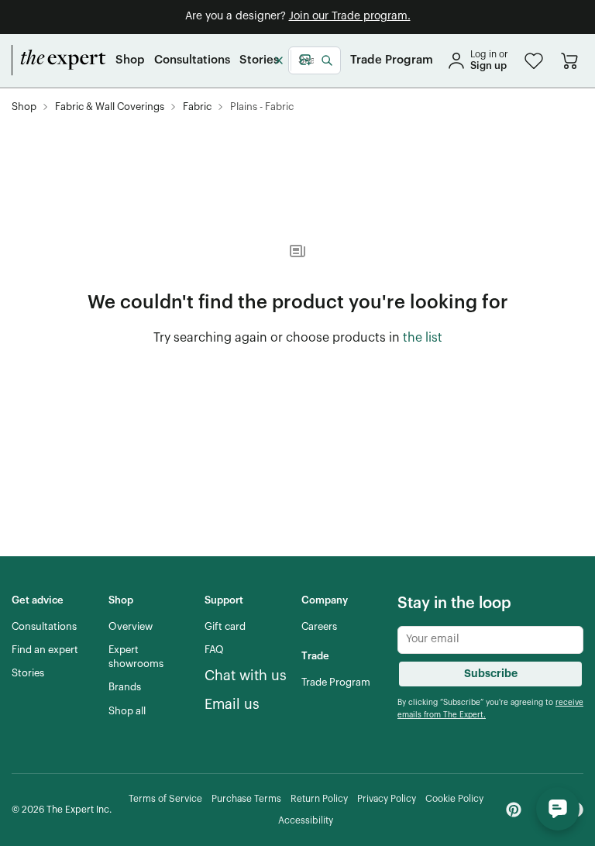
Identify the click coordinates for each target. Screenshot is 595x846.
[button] (534, 60)
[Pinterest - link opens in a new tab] (513, 809)
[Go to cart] (569, 60)
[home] (59, 60)
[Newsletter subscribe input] (490, 640)
